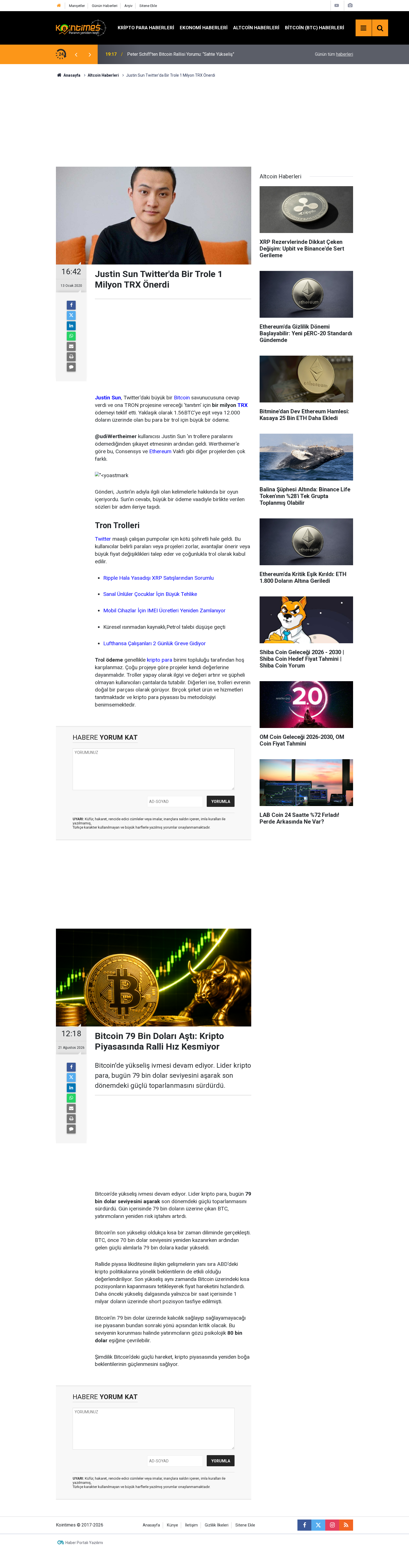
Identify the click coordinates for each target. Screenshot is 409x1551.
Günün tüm (334, 54)
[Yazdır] (71, 356)
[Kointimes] (81, 27)
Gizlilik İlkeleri (216, 1525)
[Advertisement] (204, 121)
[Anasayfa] (59, 6)
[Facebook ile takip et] (304, 1525)
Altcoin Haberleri (256, 27)
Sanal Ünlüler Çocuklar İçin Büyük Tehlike (150, 594)
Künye (172, 1525)
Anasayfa (151, 1525)
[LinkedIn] (71, 325)
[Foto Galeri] (350, 5)
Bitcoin (182, 397)
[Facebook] (71, 305)
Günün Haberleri (104, 6)
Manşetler (77, 6)
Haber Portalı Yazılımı (84, 1542)
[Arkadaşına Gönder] (71, 346)
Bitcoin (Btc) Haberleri (314, 27)
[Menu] (364, 28)
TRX (242, 405)
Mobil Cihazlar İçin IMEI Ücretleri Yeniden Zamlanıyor (164, 610)
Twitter (103, 539)
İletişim (191, 1525)
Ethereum (160, 451)
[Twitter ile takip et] (318, 1525)
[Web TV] (337, 5)
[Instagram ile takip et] (332, 1525)
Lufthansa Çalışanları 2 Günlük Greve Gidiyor (154, 643)
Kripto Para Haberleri (146, 27)
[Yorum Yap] (71, 367)
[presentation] (76, 54)
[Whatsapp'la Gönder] (71, 336)
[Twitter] (71, 315)
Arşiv (128, 6)
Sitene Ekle (148, 6)
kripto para (159, 660)
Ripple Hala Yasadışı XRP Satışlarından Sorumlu (158, 578)
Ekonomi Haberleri (204, 27)
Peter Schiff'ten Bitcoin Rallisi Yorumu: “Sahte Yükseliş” (180, 54)
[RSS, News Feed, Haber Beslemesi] (346, 1525)
